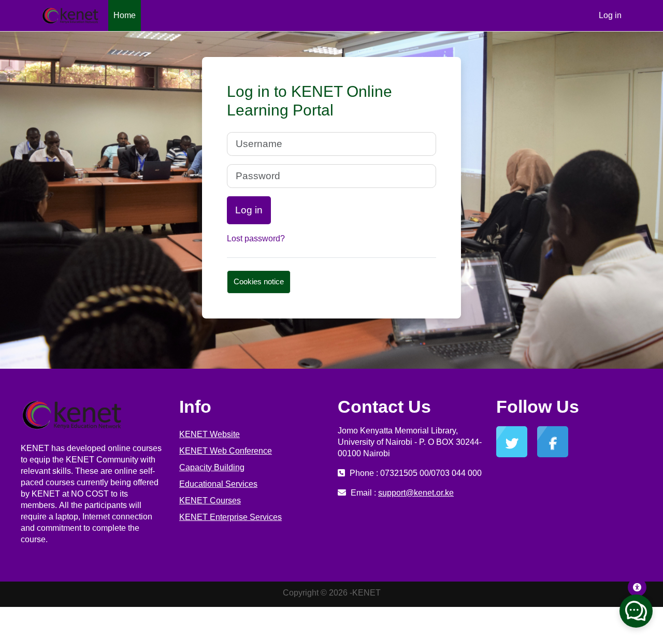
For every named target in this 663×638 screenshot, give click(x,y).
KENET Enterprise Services (230, 517)
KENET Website (209, 434)
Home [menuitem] (124, 15)
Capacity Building (211, 467)
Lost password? (256, 238)
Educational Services (218, 484)
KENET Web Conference (225, 450)
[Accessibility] (637, 587)
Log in (610, 15)
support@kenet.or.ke (416, 492)
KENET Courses (210, 500)
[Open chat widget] (636, 611)
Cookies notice (259, 281)
